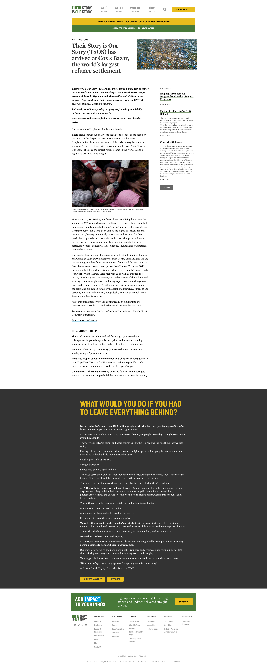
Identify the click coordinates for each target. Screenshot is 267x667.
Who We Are (99, 616)
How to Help (117, 616)
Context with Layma (171, 141)
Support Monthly (93, 579)
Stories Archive (134, 621)
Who (104, 9)
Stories (132, 616)
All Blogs (166, 187)
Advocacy (168, 616)
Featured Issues (152, 629)
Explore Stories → (184, 9)
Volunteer (115, 621)
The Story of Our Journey (135, 640)
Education (151, 616)
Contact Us (98, 647)
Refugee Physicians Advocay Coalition (171, 630)
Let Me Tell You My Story (136, 633)
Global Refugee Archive (134, 626)
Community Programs (186, 623)
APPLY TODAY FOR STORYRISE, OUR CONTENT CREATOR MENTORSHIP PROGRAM (133, 21)
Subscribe (115, 632)
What (118, 9)
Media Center (99, 635)
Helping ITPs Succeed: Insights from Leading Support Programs (176, 96)
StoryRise (167, 625)
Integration (187, 616)
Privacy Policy (143, 656)
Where (135, 9)
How (151, 9)
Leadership (98, 625)
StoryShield (168, 621)
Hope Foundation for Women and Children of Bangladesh (114, 358)
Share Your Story (118, 629)
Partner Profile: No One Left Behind (175, 112)
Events (96, 639)
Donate (114, 625)
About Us (97, 621)
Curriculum (151, 621)
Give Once (115, 579)
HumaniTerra (98, 371)
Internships (151, 625)
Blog (73, 40)
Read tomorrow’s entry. (84, 320)
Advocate (115, 636)
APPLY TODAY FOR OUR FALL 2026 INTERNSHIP (133, 28)
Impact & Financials (98, 630)
